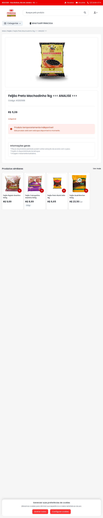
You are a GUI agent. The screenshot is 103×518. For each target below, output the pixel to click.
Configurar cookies (60, 511)
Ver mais (97, 168)
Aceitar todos (40, 511)
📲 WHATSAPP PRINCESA (41, 23)
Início (4, 31)
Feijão (9, 31)
